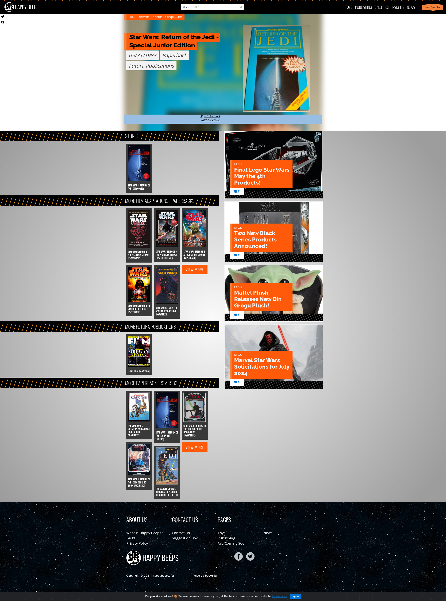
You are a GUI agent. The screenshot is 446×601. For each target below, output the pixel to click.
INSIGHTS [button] (397, 7)
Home (132, 17)
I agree (295, 596)
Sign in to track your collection (210, 118)
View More (194, 269)
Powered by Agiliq (205, 575)
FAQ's (130, 538)
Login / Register (432, 7)
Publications (144, 17)
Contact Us (181, 532)
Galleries (382, 7)
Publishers (157, 17)
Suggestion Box (185, 538)
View (236, 191)
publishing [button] (363, 7)
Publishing (226, 538)
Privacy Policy (137, 543)
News (411, 7)
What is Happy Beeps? (144, 532)
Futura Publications (173, 17)
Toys (348, 7)
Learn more (279, 596)
